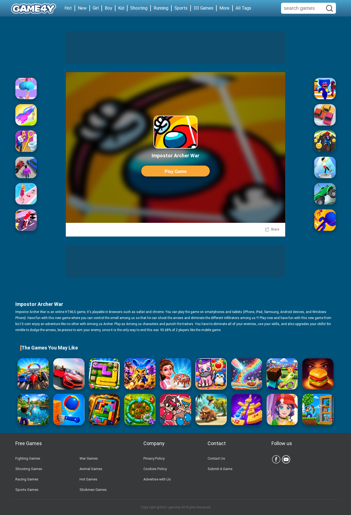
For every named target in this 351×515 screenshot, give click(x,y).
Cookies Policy (155, 469)
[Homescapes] (26, 141)
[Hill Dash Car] (325, 193)
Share (275, 229)
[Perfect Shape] (33, 373)
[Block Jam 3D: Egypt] (104, 409)
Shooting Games (28, 469)
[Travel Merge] (317, 373)
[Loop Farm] (139, 409)
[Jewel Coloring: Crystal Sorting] (211, 373)
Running (161, 8)
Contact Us (216, 458)
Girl (96, 8)
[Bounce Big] (26, 88)
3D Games (203, 8)
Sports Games (26, 490)
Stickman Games (93, 490)
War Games (89, 458)
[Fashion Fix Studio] (282, 409)
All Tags (243, 8)
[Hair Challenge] (26, 115)
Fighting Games (27, 458)
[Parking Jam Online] (325, 115)
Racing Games (26, 479)
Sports (181, 8)
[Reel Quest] (33, 409)
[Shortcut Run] (325, 88)
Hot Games (88, 479)
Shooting (139, 8)
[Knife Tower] (68, 409)
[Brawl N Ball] (139, 373)
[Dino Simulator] (211, 409)
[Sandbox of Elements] (246, 373)
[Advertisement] (175, 47)
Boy (108, 8)
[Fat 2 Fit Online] (325, 167)
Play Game (176, 171)
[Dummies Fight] (175, 409)
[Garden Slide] (104, 373)
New (82, 8)
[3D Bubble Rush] (325, 220)
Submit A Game (220, 469)
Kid (121, 8)
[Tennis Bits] (282, 373)
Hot (68, 8)
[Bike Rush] (26, 220)
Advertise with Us (157, 479)
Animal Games (91, 469)
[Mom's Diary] (175, 373)
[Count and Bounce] (246, 409)
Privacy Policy (154, 458)
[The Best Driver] (26, 167)
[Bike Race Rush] (325, 141)
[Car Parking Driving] (68, 373)
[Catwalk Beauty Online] (26, 193)
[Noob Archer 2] (317, 409)
